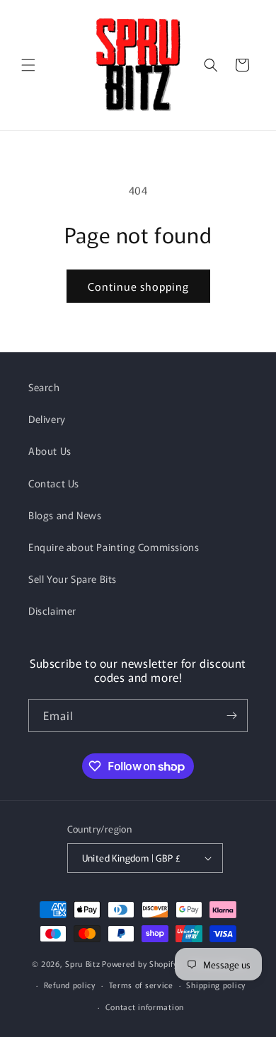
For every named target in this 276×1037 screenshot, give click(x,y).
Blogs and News (64, 515)
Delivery (47, 419)
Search (44, 387)
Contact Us (53, 483)
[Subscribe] (231, 715)
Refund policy (70, 984)
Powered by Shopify (140, 962)
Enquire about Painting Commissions (113, 547)
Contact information (144, 1006)
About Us (49, 451)
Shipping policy (216, 984)
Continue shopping (138, 286)
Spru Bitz (82, 962)
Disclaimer (52, 610)
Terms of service (141, 984)
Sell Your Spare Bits (72, 579)
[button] (28, 65)
